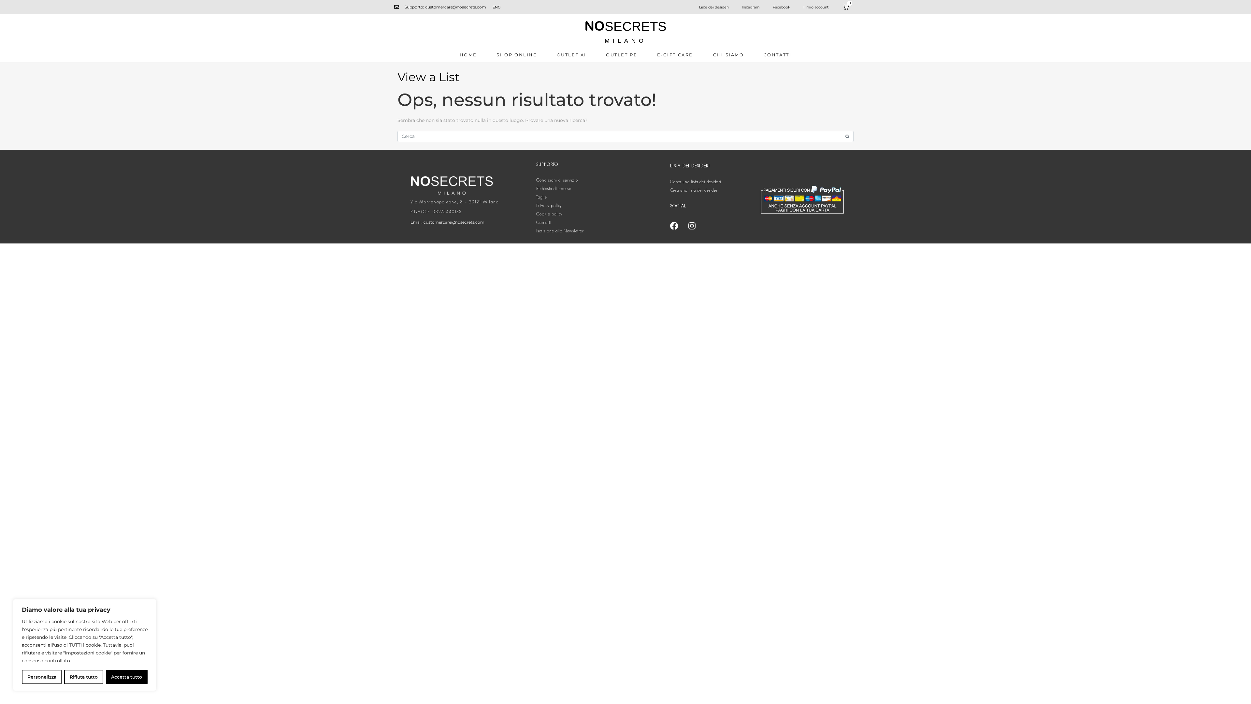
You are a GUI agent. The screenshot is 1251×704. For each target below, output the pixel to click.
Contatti (778, 54)
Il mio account (815, 7)
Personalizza (41, 677)
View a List (428, 77)
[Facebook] (674, 225)
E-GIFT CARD (675, 54)
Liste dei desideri (714, 7)
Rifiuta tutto (84, 677)
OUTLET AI (571, 54)
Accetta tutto (126, 677)
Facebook (781, 7)
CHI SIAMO (728, 54)
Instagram (751, 7)
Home (468, 54)
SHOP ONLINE (516, 54)
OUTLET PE (621, 54)
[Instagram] (692, 225)
